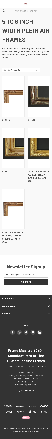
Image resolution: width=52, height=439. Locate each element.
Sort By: (7, 70)
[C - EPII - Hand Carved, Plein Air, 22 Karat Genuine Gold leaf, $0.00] (38, 148)
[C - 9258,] (13, 97)
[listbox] (25, 70)
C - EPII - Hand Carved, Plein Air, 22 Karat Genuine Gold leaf (38, 174)
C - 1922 (31, 120)
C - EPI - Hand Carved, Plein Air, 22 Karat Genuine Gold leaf (12, 235)
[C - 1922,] (38, 97)
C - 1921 (6, 171)
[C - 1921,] (13, 148)
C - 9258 (6, 120)
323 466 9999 (27, 390)
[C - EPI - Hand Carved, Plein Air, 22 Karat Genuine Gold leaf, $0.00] (13, 209)
